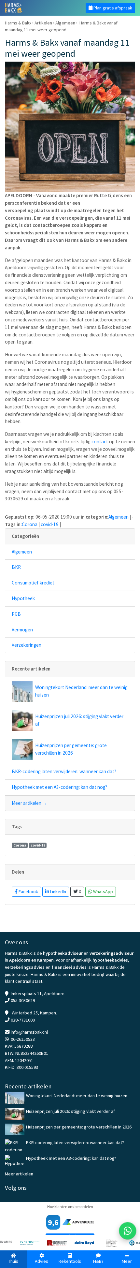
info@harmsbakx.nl (29, 1032)
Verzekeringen (26, 645)
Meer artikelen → (29, 803)
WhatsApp (102, 891)
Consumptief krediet (33, 583)
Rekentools (70, 1261)
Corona (29, 524)
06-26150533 (23, 1039)
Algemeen (118, 517)
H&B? (98, 1261)
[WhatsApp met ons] (127, 1230)
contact (99, 441)
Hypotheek (23, 598)
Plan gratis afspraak (112, 8)
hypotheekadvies (110, 960)
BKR (16, 567)
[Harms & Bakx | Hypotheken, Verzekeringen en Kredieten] (35, 8)
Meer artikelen (19, 1174)
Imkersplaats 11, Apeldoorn (37, 993)
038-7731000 (23, 1020)
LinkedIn (57, 891)
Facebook (28, 891)
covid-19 (50, 524)
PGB (16, 614)
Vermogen (22, 630)
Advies (41, 1261)
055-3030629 (23, 1000)
